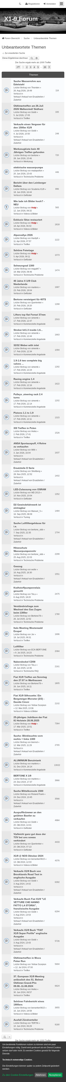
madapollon (36, 170)
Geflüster (28, 195)
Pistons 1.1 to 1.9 (24, 412)
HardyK (34, 238)
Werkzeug (28, 161)
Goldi (33, 112)
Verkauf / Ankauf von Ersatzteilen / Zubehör (29, 98)
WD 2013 (35, 492)
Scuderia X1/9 (37, 189)
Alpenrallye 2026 (23, 235)
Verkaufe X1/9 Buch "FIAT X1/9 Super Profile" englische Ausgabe (30, 933)
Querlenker (36, 302)
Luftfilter (19, 646)
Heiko (34, 431)
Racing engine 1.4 (24, 379)
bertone (34, 155)
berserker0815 (38, 859)
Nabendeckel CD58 (24, 661)
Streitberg (35, 471)
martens (35, 287)
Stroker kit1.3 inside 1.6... (28, 330)
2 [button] (26, 67)
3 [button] (30, 67)
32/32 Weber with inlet (26, 345)
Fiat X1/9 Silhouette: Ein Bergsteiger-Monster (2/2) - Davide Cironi (29, 698)
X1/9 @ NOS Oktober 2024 (28, 855)
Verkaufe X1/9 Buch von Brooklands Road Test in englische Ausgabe (28, 874)
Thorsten (35, 87)
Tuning (27, 517)
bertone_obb (37, 529)
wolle (33, 569)
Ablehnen (41, 1075)
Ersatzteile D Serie (24, 468)
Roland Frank (37, 794)
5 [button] (38, 67)
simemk (34, 318)
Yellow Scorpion (38, 705)
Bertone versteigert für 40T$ (30, 299)
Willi (33, 450)
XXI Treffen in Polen (25, 428)
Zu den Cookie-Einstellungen (17, 1075)
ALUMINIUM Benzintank (27, 760)
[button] (18, 67)
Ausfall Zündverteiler (26, 1019)
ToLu (33, 594)
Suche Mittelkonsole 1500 (28, 791)
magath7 (35, 269)
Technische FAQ (31, 671)
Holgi (33, 207)
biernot (34, 742)
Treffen (27, 118)
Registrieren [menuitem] (34, 4)
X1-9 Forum (21, 18)
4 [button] (34, 67)
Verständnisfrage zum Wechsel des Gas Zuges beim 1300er (27, 609)
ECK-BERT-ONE (39, 649)
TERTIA (34, 1023)
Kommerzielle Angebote (35, 324)
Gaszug (18, 566)
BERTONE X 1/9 (22, 775)
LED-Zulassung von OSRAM (30, 489)
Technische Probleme (33, 177)
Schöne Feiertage (24, 250)
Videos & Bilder (31, 214)
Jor (32, 634)
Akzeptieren (55, 1075)
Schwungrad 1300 (24, 265)
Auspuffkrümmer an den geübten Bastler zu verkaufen (27, 815)
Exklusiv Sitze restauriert (28, 219)
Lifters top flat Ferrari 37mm (30, 314)
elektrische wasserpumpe (28, 167)
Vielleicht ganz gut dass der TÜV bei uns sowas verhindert (30, 837)
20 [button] (45, 67)
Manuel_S (36, 511)
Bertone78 (36, 616)
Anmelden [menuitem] (51, 4)
